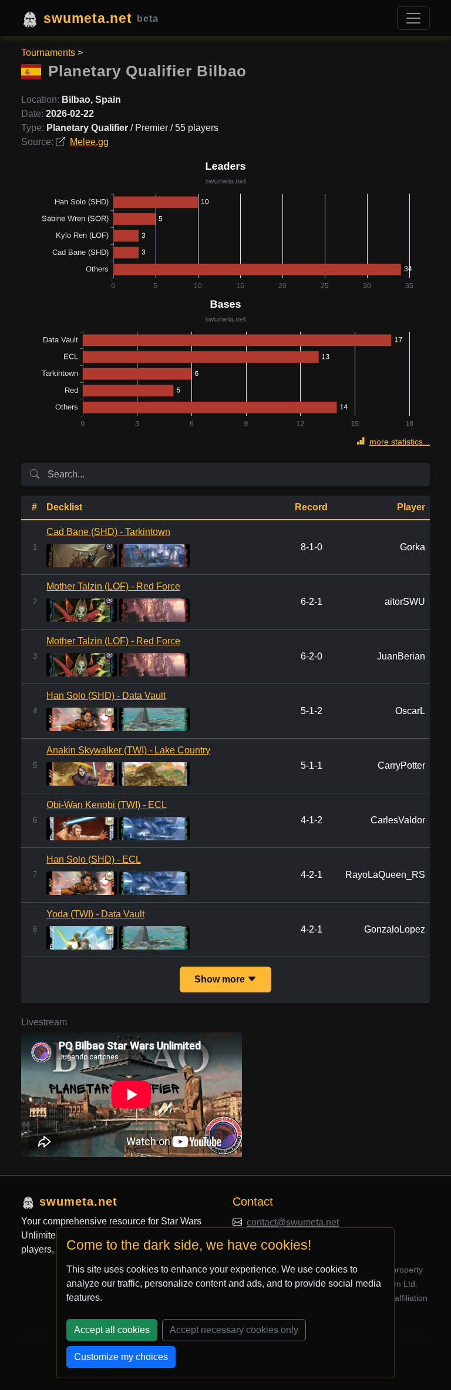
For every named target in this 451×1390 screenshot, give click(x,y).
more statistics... (399, 441)
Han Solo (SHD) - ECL (93, 859)
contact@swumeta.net (293, 1222)
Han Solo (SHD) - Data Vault (106, 696)
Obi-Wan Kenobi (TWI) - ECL (106, 805)
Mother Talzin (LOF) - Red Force (113, 586)
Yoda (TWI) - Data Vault (95, 914)
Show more (220, 979)
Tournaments (48, 53)
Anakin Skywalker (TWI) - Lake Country (128, 750)
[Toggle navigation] (413, 18)
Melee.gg (89, 142)
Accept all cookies (112, 1330)
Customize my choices (121, 1357)
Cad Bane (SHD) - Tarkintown (108, 532)
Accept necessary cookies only (234, 1330)
